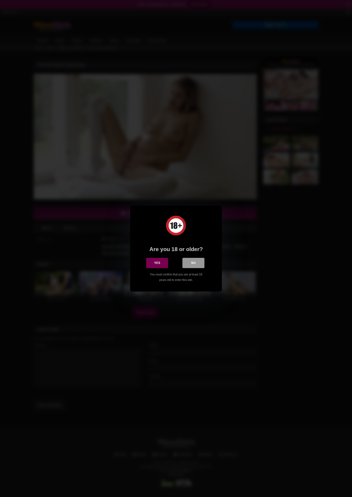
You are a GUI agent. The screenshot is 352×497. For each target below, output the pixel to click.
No (193, 262)
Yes (157, 262)
